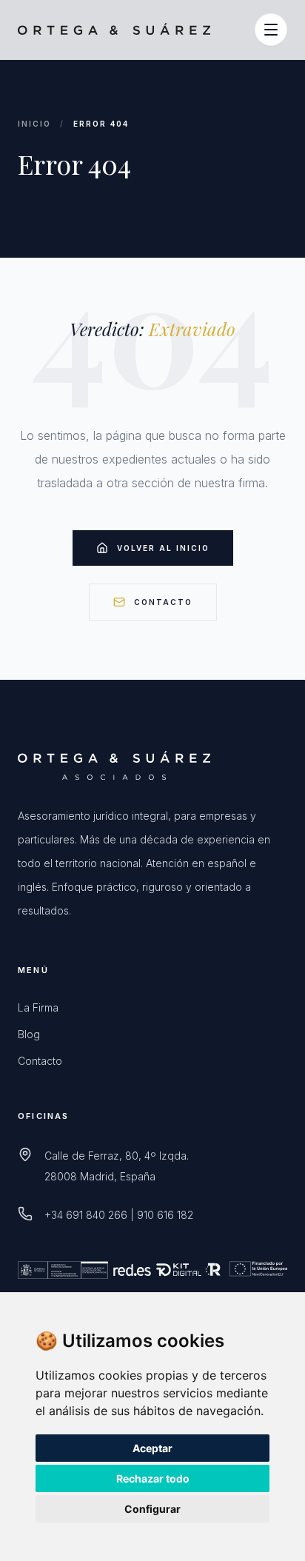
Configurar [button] (152, 1508)
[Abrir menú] (271, 29)
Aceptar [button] (152, 1448)
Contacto (163, 602)
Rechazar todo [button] (153, 1478)
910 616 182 (165, 1215)
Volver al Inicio (163, 548)
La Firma (38, 1007)
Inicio (34, 123)
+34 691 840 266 (85, 1215)
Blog (29, 1034)
